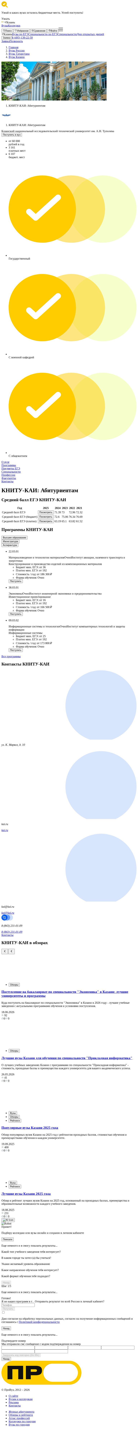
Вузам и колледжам (21, 1399)
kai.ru (4, 830)
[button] (4, 951)
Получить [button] (8, 1308)
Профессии (8, 474)
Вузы (4, 25)
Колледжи (14, 25)
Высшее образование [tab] (14, 537)
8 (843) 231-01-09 (11, 931)
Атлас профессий (19, 1418)
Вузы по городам (19, 1424)
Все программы (11, 656)
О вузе (5, 462)
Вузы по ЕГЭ (20, 34)
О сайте (13, 1395)
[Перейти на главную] (2, 22)
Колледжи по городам (22, 1421)
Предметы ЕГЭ (10, 468)
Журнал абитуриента (21, 1411)
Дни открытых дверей (90, 34)
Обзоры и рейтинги (21, 1414)
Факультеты (8, 478)
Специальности (67, 34)
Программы (8, 465)
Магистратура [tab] (10, 541)
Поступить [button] (15, 581)
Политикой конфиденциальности (39, 1321)
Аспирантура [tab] (10, 545)
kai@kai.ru (7, 912)
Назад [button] (6, 1282)
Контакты (7, 481)
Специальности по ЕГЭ (43, 34)
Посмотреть (45, 512)
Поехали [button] (7, 1239)
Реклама (14, 1402)
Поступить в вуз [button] (11, 134)
